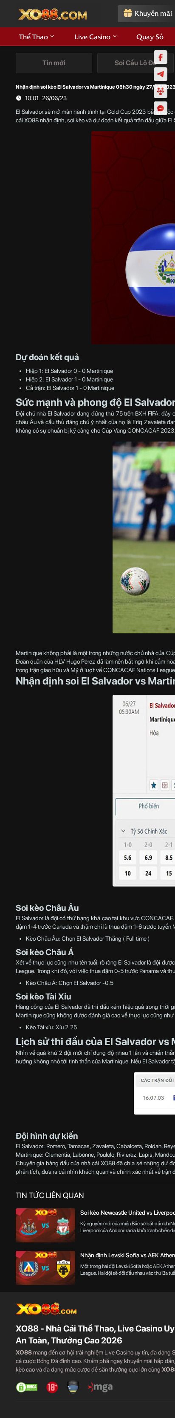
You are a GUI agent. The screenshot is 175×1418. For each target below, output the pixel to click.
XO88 (31, 120)
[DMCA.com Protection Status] (27, 1387)
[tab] (54, 63)
